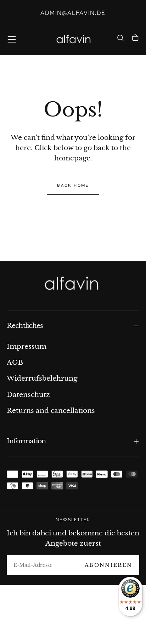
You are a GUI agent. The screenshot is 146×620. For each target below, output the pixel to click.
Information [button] (26, 441)
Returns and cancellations (51, 410)
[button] (12, 39)
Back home (73, 185)
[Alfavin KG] (73, 284)
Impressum (26, 346)
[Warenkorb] (135, 40)
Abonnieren (108, 565)
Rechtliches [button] (25, 326)
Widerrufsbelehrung (42, 378)
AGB (15, 362)
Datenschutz (28, 394)
